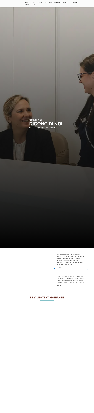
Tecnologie (64, 2)
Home (26, 2)
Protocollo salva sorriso (52, 2)
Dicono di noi (74, 2)
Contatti (33, 4)
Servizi (40, 2)
